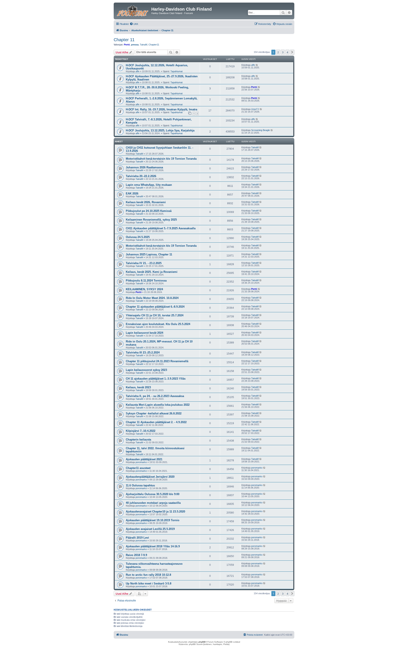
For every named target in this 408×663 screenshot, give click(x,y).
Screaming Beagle (260, 130)
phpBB (201, 642)
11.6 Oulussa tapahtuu (140, 485)
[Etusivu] (133, 10)
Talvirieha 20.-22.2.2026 (141, 176)
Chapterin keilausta (138, 439)
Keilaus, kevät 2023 (138, 387)
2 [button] (278, 52)
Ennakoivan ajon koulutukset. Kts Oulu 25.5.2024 (158, 324)
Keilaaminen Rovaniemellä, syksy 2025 (151, 219)
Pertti (127, 44)
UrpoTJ (255, 109)
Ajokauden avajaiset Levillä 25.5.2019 (150, 529)
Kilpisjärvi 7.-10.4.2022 (140, 430)
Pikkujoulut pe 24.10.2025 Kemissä (148, 211)
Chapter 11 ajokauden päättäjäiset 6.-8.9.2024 (155, 306)
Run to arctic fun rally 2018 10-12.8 (148, 574)
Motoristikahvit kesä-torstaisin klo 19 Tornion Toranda (161, 158)
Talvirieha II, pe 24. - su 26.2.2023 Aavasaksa (155, 396)
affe (137, 71)
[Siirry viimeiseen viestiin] (257, 65)
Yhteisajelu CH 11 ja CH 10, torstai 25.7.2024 (154, 315)
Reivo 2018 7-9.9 (136, 555)
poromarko (141, 462)
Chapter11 (154, 44)
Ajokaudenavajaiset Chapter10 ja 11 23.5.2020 (155, 511)
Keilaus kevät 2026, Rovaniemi (146, 202)
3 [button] (282, 52)
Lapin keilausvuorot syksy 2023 (146, 370)
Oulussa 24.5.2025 (138, 237)
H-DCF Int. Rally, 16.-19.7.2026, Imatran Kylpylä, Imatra (161, 109)
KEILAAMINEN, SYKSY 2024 (144, 289)
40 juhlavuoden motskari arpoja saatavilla (153, 502)
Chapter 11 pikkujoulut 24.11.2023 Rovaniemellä (157, 361)
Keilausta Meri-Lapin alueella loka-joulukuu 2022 (158, 404)
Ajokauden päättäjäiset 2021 (144, 459)
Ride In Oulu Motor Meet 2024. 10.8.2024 (152, 298)
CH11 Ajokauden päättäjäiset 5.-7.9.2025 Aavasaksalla (161, 228)
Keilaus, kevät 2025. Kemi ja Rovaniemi (151, 271)
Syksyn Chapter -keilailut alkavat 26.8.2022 (153, 413)
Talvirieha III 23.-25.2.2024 (143, 352)
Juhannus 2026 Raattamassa (144, 167)
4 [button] (287, 52)
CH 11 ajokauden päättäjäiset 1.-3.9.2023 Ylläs (156, 378)
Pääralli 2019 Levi (137, 537)
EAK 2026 (132, 193)
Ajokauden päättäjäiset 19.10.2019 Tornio (152, 520)
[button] (292, 52)
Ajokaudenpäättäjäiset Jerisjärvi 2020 (150, 476)
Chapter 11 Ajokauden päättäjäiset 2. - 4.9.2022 (156, 422)
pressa (135, 44)
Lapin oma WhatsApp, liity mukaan (149, 184)
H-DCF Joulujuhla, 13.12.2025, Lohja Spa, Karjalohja (160, 130)
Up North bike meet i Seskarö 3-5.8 (148, 583)
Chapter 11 (124, 39)
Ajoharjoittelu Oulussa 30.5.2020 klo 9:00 (152, 494)
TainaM (143, 44)
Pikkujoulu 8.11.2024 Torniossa (146, 280)
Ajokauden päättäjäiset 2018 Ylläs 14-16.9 (153, 546)
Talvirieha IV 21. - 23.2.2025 (144, 263)
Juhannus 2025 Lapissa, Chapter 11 (149, 254)
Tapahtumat (176, 71)
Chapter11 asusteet (138, 468)
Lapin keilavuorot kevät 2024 (144, 332)
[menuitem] (134, 24)
